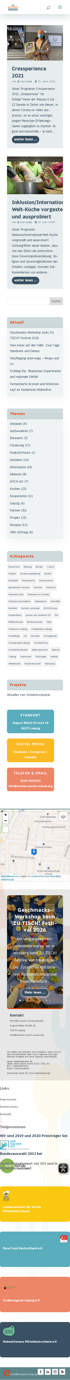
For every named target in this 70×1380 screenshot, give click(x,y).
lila (56, 615)
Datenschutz (9, 1107)
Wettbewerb (14, 663)
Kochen (15, 489)
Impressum (8, 1099)
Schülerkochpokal (18, 649)
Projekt (15, 518)
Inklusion (16, 474)
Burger (39, 566)
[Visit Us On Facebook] (40, 1374)
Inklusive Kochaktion (20, 601)
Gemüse (37, 587)
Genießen (16, 460)
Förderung (17, 445)
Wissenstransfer (32, 663)
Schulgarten (50, 636)
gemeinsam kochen (19, 587)
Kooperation (18, 496)
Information (18, 467)
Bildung (28, 566)
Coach (50, 566)
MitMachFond (16, 622)
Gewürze (50, 587)
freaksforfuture (20, 453)
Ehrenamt (16, 438)
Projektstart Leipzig (42, 629)
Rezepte (15, 525)
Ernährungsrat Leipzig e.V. (21, 1300)
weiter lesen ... (25, 139)
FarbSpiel (13, 580)
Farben (47, 573)
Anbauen (16, 424)
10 (50, 1000)
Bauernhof (14, 566)
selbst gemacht (40, 649)
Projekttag (14, 636)
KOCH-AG (16, 482)
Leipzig (15, 503)
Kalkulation (41, 601)
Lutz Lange (26, 81)
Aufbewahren (19, 431)
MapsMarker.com (10, 876)
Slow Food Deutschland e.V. (23, 1248)
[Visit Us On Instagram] (55, 1374)
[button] (34, 852)
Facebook (20, 752)
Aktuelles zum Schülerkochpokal (28, 695)
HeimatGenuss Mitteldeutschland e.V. (30, 1342)
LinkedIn (30, 757)
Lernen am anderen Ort (38, 615)
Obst (49, 622)
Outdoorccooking (18, 629)
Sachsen (35, 636)
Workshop (50, 663)
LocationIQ (36, 876)
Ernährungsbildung (30, 573)
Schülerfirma (41, 642)
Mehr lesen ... (35, 993)
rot (25, 636)
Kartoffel (55, 601)
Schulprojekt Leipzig (19, 642)
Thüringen (40, 656)
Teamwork (25, 656)
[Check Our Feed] (62, 1374)
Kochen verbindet (30, 608)
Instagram (37, 752)
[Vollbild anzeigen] (5, 829)
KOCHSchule (50, 608)
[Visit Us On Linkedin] (47, 1374)
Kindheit (13, 608)
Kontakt (5, 1114)
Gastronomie (46, 580)
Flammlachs (28, 580)
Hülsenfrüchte (16, 594)
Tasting (12, 656)
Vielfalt (54, 656)
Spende (55, 649)
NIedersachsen (35, 622)
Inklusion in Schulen (38, 594)
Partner (15, 510)
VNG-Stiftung (19, 532)
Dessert (12, 573)
